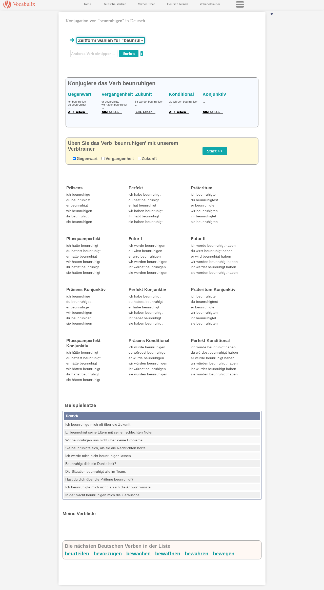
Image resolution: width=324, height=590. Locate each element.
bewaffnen (167, 553)
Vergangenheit (120, 158)
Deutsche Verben (114, 4)
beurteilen (77, 553)
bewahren (196, 553)
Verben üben (146, 4)
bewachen (138, 553)
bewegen (223, 553)
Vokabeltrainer (209, 4)
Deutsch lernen (177, 4)
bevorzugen (108, 553)
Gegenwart (87, 158)
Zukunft (149, 158)
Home (87, 4)
